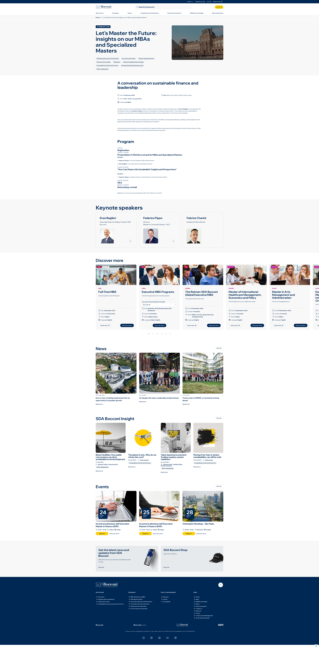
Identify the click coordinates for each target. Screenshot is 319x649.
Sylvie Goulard (144, 460)
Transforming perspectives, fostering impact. (156, 296)
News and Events (217, 13)
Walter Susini (209, 460)
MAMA (274, 288)
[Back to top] (220, 585)
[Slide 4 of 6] (161, 334)
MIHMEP (231, 288)
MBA (100, 288)
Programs (115, 13)
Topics (130, 13)
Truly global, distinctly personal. (194, 298)
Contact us (219, 7)
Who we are (100, 13)
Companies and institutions (149, 13)
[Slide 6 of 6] (170, 334)
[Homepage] (107, 585)
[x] (151, 638)
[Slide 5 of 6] (166, 334)
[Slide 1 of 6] (149, 334)
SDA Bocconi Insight (196, 13)
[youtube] (167, 638)
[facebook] (143, 638)
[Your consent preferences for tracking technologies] (316, 646)
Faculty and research (174, 13)
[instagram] (175, 638)
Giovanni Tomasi (103, 464)
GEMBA (187, 288)
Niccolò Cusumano (166, 465)
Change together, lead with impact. (109, 296)
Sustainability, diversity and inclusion (140, 463)
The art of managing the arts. (281, 301)
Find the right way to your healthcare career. (242, 301)
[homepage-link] (103, 7)
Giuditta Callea (177, 464)
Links (195, 592)
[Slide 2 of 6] (153, 334)
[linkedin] (159, 638)
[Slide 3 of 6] (157, 334)
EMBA (144, 288)
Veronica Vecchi (113, 464)
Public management (102, 467)
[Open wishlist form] (159, 645)
